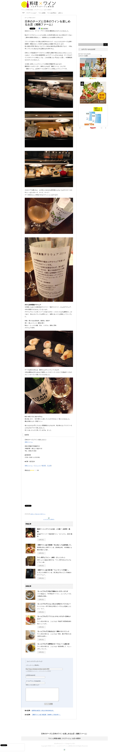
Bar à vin (37, 514)
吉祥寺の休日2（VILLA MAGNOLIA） (43, 710)
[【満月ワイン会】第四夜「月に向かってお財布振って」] (30, 552)
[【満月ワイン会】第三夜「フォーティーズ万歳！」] (30, 577)
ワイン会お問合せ (51, 13)
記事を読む (41, 539)
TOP (23, 13)
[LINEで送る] (44, 28)
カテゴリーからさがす (84, 54)
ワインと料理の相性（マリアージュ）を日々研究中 (64, 738)
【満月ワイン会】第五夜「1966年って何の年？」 (46, 714)
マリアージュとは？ (31, 13)
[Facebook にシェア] (39, 28)
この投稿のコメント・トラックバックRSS (38, 671)
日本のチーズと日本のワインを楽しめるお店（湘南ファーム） (64, 734)
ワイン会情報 (42, 13)
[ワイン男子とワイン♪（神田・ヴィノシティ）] (30, 565)
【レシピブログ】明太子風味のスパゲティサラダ (52, 591)
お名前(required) (30, 675)
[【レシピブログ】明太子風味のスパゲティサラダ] (30, 599)
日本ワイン (42, 514)
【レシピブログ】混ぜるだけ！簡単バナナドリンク (53, 631)
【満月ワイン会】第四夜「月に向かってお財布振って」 (54, 545)
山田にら (60, 13)
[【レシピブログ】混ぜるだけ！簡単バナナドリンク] (30, 639)
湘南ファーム (29, 442)
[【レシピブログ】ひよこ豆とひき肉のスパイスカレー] (30, 611)
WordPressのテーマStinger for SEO (64, 743)
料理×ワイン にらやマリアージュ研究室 (38, 7)
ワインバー (37, 465)
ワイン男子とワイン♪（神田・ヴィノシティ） (51, 557)
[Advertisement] (49, 487)
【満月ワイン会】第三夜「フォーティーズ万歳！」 (53, 570)
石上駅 (49, 465)
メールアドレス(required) (33, 681)
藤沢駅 (44, 465)
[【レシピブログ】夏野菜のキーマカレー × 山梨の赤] (30, 651)
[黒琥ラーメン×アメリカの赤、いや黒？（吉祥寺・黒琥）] (30, 537)
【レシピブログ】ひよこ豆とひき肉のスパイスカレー (54, 604)
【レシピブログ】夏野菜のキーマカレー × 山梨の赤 (53, 644)
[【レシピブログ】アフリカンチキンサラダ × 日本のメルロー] (30, 624)
